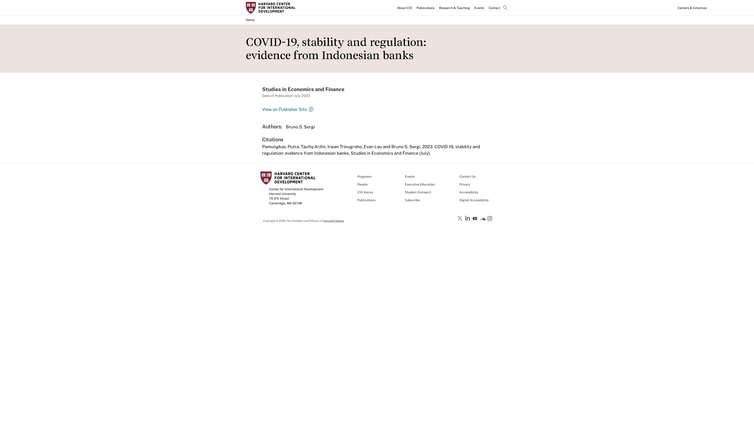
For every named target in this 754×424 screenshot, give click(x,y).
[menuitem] (405, 9)
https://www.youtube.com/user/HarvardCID (475, 218)
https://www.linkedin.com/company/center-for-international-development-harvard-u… (468, 218)
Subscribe (412, 200)
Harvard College (333, 220)
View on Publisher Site (284, 109)
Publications (425, 8)
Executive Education (420, 184)
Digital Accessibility (474, 200)
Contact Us (467, 176)
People (362, 184)
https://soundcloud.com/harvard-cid (483, 220)
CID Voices (365, 192)
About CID (404, 8)
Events (479, 8)
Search (505, 8)
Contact (494, 8)
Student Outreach (418, 192)
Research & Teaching (454, 8)
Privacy (464, 184)
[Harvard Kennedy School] (276, 8)
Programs (364, 176)
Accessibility (468, 192)
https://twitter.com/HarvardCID (461, 218)
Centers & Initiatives (692, 8)
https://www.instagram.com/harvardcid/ (490, 219)
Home (250, 20)
